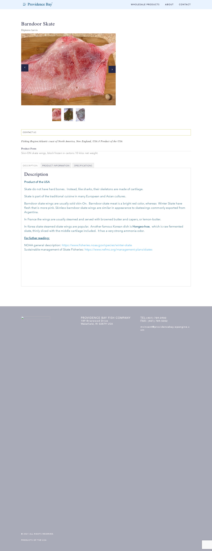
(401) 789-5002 (158, 321)
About (169, 5)
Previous (24, 68)
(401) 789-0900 (156, 318)
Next (112, 69)
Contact (185, 5)
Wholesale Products (145, 5)
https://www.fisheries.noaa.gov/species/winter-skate (97, 245)
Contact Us (29, 132)
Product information (56, 165)
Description (30, 165)
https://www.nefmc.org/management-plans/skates (118, 249)
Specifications (83, 165)
